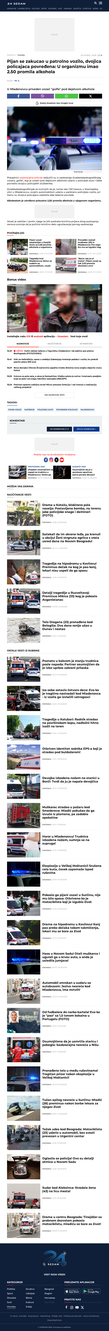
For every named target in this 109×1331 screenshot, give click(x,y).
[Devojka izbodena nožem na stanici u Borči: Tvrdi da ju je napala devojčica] (23, 786)
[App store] (72, 1291)
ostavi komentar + (86, 429)
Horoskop (50, 1298)
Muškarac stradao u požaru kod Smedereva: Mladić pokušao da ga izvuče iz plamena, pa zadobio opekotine (68, 813)
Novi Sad (49, 1302)
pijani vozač (14, 409)
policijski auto (45, 409)
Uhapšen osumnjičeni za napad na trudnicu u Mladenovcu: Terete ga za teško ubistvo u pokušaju (40, 472)
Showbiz (52, 8)
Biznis (95, 8)
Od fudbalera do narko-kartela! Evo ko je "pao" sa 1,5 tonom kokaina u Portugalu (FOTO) (71, 1016)
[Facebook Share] (18, 96)
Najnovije (11, 8)
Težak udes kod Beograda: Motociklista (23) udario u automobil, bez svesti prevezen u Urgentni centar (72, 1133)
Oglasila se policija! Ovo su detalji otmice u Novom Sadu (68, 1160)
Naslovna (11, 55)
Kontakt (23, 1316)
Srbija (29, 1306)
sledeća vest (79, 467)
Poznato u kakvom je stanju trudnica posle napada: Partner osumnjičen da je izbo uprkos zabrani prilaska (70, 664)
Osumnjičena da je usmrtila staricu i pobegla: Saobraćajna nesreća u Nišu (70, 1043)
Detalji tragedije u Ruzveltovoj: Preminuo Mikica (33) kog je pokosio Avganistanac (69, 596)
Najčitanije (54, 343)
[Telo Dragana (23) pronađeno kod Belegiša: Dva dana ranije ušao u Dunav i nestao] (23, 630)
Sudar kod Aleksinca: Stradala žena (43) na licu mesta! (69, 1189)
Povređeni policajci (67, 409)
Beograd (49, 1289)
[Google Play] (91, 1291)
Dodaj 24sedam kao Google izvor (57, 103)
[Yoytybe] (77, 1308)
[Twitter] (56, 459)
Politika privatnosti (73, 1316)
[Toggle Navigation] (100, 3)
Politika (35, 8)
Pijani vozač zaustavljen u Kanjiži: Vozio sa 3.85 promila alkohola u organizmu (40, 244)
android (38, 336)
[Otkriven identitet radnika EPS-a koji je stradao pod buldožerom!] (23, 757)
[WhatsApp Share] (66, 96)
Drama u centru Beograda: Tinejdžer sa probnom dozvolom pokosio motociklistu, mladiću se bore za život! (72, 1220)
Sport (44, 8)
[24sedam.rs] (16, 3)
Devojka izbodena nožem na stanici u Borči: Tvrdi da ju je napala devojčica (70, 779)
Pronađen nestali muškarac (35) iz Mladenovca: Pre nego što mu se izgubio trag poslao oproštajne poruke (89, 244)
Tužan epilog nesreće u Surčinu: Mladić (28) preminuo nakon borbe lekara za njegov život (72, 1103)
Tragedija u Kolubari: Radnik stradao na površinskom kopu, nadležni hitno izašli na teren (70, 723)
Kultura (30, 1302)
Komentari (86, 343)
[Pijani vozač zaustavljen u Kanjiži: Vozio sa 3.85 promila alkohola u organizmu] (17, 247)
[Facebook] (46, 459)
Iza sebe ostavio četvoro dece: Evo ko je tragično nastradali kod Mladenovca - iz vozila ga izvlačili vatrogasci (71, 694)
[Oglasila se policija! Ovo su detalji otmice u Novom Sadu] (23, 1166)
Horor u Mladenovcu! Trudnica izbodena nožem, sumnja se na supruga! (65, 840)
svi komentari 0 (59, 429)
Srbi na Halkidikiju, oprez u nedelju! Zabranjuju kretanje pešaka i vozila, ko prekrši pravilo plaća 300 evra (56, 360)
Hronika (68, 8)
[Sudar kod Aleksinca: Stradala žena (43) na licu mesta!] (23, 1196)
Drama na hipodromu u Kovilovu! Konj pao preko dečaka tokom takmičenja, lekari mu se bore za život (71, 928)
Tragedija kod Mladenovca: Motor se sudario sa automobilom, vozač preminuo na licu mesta (40, 262)
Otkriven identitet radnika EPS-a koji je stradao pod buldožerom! (72, 750)
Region (48, 1293)
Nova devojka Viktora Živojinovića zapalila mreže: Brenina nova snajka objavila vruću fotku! (58, 369)
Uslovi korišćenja (91, 1316)
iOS (28, 336)
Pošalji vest (57, 1316)
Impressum (33, 1316)
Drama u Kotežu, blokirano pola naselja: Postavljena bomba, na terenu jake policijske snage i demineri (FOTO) (71, 510)
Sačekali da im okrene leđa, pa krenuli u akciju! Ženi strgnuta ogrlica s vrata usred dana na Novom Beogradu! (71, 538)
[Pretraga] (95, 3)
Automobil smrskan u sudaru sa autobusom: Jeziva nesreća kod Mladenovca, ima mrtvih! (66, 986)
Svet (60, 8)
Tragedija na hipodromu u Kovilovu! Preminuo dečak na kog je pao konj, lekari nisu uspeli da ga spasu (69, 567)
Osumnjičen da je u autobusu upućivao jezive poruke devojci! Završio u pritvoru (83, 472)
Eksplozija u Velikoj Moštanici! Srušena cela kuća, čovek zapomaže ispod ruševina (71, 869)
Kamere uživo (24, 8)
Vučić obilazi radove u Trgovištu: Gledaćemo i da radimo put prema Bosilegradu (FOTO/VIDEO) (54, 352)
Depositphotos (54, 1320)
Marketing (45, 1316)
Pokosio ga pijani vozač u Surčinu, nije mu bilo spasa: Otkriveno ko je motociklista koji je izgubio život (71, 898)
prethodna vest (36, 467)
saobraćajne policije (31, 177)
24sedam (62, 336)
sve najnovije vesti (55, 395)
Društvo (77, 8)
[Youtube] (62, 459)
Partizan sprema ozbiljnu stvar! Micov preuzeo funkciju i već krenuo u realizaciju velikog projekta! (55, 386)
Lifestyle (87, 8)
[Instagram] (51, 459)
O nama (14, 1316)
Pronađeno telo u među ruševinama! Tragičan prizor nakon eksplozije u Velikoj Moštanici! (70, 1074)
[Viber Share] (42, 96)
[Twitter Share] (90, 96)
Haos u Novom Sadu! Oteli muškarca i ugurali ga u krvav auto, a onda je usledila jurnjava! (71, 957)
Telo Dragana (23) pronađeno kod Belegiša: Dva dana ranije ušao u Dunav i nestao (67, 626)
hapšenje (29, 409)
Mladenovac (87, 409)
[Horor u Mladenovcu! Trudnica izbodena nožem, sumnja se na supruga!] (23, 844)
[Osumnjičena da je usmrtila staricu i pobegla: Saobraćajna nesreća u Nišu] (23, 1049)
